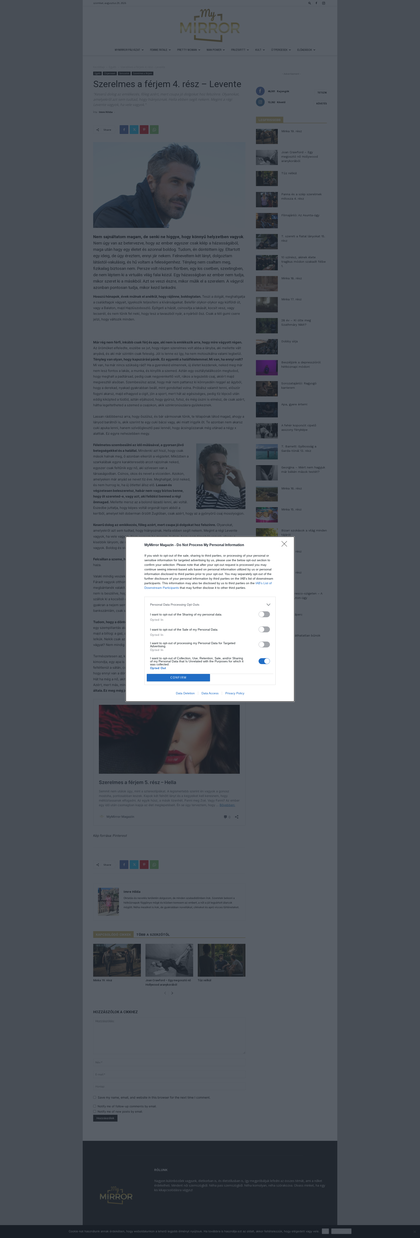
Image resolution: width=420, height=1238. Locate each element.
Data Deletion (185, 693)
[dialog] (210, 619)
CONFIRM (178, 677)
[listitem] (210, 604)
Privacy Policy (234, 693)
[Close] (286, 545)
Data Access (210, 693)
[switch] (264, 614)
